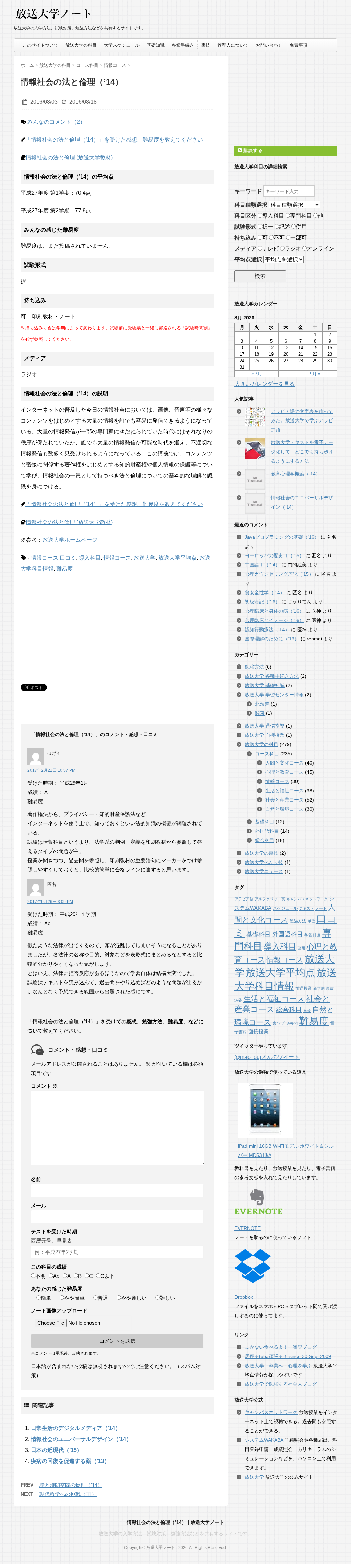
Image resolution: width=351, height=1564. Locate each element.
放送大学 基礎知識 (265, 685)
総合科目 (264, 840)
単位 (311, 921)
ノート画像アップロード (59, 1310)
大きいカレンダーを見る (264, 384)
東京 (330, 988)
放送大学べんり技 (264, 862)
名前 (36, 1179)
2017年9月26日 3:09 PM (50, 901)
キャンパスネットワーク (307, 899)
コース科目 (267, 753)
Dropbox (243, 1297)
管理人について (233, 45)
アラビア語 (243, 899)
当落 (301, 948)
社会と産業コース (284, 800)
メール (38, 1205)
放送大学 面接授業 (265, 735)
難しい (167, 1298)
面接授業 (258, 1031)
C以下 (107, 1276)
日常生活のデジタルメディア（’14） (76, 1428)
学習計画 (312, 934)
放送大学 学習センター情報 (274, 694)
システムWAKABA (264, 1440)
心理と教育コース (284, 772)
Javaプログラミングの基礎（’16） (282, 537)
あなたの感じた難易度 (56, 1289)
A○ (56, 1276)
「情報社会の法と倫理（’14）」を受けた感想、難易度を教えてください (114, 140)
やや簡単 (74, 1298)
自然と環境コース (284, 809)
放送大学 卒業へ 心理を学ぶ (278, 1365)
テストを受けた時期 (54, 1231)
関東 (260, 713)
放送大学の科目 (81, 45)
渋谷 (238, 1000)
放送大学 (145, 558)
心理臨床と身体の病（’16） (274, 611)
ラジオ (293, 249)
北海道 (262, 704)
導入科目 (90, 558)
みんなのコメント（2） (56, 122)
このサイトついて (40, 45)
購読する (252, 150)
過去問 (292, 1023)
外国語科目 (267, 831)
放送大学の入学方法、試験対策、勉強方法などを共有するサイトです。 (175, 1533)
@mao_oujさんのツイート (267, 1057)
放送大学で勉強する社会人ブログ (281, 1384)
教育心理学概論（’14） (295, 473)
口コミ (68, 558)
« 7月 (256, 373)
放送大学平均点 (177, 558)
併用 (301, 227)
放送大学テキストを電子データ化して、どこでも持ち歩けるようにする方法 (302, 452)
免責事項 (298, 45)
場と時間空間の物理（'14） (70, 1485)
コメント (44, 1086)
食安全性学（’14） (265, 592)
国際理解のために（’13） (272, 639)
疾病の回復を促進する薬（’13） (70, 1461)
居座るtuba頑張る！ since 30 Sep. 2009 (288, 1356)
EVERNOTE (247, 1228)
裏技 (205, 45)
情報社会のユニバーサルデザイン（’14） (81, 1439)
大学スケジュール (122, 45)
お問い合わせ (269, 45)
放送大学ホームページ (70, 540)
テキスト (306, 908)
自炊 (307, 1011)
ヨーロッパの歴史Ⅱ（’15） (274, 555)
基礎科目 (264, 821)
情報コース (44, 558)
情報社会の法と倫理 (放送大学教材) (69, 157)
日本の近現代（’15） (56, 1450)
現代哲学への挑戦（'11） (68, 1494)
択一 (267, 227)
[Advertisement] (72, 624)
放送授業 (303, 988)
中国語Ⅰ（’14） (262, 564)
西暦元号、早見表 (51, 1241)
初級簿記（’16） (262, 601)
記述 (284, 227)
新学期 (319, 988)
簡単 (46, 1298)
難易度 (64, 569)
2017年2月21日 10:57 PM (51, 770)
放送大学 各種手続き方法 (272, 676)
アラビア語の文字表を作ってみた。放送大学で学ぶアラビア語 (302, 420)
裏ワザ (279, 1023)
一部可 (298, 238)
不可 (279, 238)
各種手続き (183, 45)
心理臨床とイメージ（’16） (274, 620)
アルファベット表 (270, 899)
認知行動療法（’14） (267, 629)
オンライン (320, 249)
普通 (103, 1298)
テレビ (270, 249)
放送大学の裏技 (261, 853)
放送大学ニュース (264, 871)
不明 (40, 1276)
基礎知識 (156, 45)
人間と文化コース (284, 763)
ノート (321, 908)
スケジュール (285, 908)
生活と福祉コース (284, 790)
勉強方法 (254, 667)
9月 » (315, 373)
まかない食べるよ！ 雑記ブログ (281, 1347)
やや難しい (134, 1298)
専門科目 (301, 216)
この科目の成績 (49, 1267)
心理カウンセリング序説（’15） (279, 574)
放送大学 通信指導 (265, 726)
